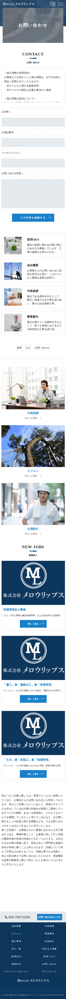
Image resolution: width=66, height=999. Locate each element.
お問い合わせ (41, 347)
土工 (28, 347)
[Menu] (60, 4)
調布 (19, 347)
